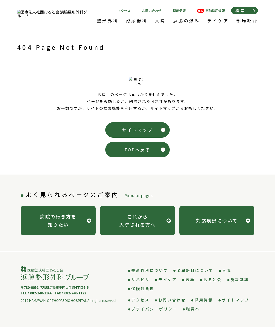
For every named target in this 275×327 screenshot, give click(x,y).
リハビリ (140, 279)
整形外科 (107, 21)
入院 (160, 21)
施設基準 (240, 279)
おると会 (212, 279)
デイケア (218, 21)
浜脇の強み (186, 21)
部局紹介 (247, 21)
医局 (190, 279)
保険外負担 (142, 288)
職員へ (193, 309)
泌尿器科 (136, 21)
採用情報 (179, 10)
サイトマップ (137, 130)
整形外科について (149, 270)
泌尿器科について (195, 270)
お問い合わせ (151, 10)
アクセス (124, 10)
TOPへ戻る (137, 149)
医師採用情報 (211, 11)
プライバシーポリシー (154, 309)
